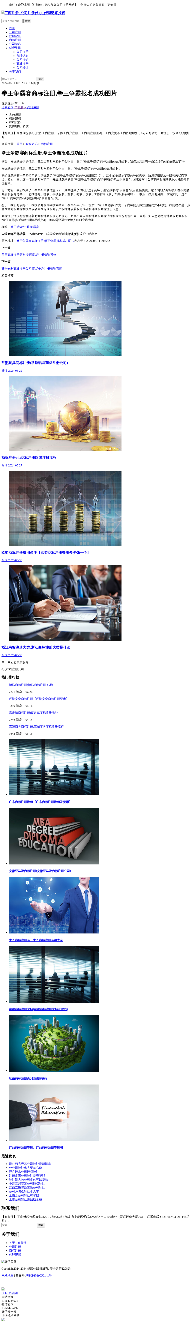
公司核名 (15, 44)
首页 (12, 28)
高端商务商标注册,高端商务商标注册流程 (36, 726)
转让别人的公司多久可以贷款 (28, 1179)
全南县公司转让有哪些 (24, 1195)
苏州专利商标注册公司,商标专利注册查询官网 (32, 268)
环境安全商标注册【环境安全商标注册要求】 (39, 698)
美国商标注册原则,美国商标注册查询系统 (29, 254)
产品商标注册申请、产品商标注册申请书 (36, 1147)
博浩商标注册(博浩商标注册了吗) (31, 685)
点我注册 (32, 107)
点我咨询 (8, 107)
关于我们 (15, 71)
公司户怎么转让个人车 (24, 1191)
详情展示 (20, 107)
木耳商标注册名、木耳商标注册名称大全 (36, 940)
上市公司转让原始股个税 (25, 1199)
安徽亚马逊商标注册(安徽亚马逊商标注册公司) (40, 871)
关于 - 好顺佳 (17, 1242)
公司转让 (22, 67)
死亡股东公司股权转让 (24, 1171)
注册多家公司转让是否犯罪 (27, 1175)
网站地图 (8, 1275)
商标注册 (15, 40)
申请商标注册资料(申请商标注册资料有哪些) (38, 1009)
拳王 (13, 227)
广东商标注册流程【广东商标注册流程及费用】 (40, 802)
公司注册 (15, 32)
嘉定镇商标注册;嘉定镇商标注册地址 (33, 712)
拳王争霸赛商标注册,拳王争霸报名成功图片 (45, 240)
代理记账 (15, 36)
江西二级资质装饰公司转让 (27, 1187)
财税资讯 (15, 47)
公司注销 (22, 59)
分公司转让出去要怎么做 (25, 1167)
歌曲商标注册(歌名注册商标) (28, 1078)
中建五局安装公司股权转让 (27, 1183)
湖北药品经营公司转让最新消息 (30, 1163)
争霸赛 (34, 227)
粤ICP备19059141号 (39, 1275)
